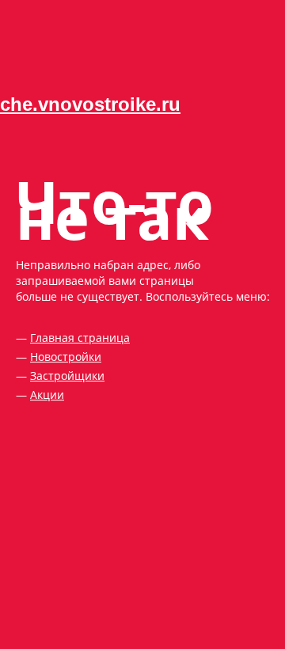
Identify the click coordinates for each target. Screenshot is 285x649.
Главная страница (80, 337)
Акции (47, 394)
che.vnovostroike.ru (90, 104)
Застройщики (67, 375)
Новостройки (65, 356)
